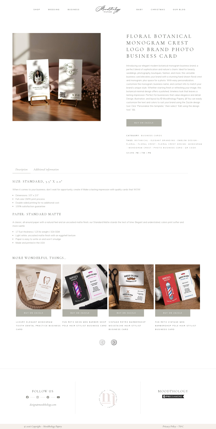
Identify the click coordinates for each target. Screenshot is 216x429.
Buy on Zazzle (144, 123)
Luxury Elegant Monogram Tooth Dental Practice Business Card (38, 325)
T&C (181, 426)
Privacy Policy (169, 426)
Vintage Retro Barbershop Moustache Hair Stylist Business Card (127, 325)
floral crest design (172, 144)
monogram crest (140, 148)
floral (131, 144)
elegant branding (163, 140)
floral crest (147, 144)
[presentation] (102, 342)
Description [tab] (21, 169)
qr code (190, 148)
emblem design (187, 140)
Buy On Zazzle (33, 313)
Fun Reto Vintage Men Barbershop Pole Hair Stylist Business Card (175, 325)
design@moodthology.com (43, 404)
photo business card (168, 148)
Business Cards (151, 136)
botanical (141, 140)
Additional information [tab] (46, 169)
